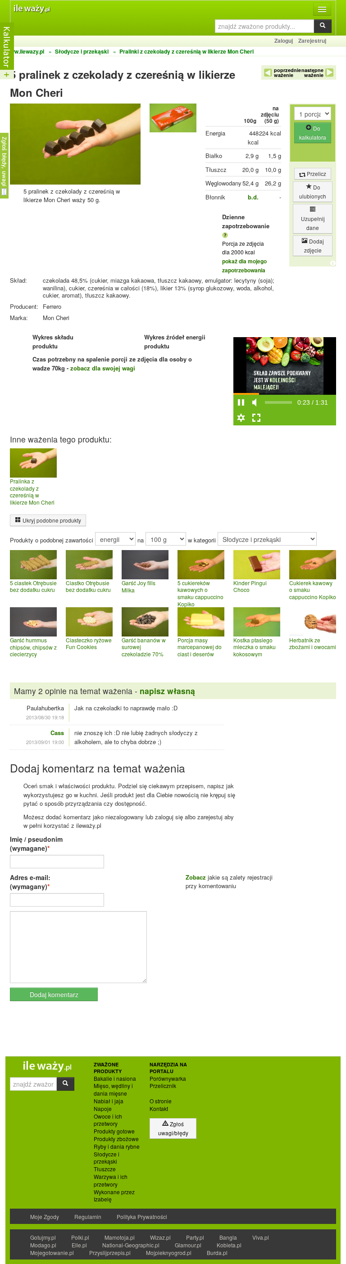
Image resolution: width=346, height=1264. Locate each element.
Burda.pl (217, 1252)
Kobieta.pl (229, 1245)
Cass (57, 732)
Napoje (103, 1108)
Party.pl (195, 1237)
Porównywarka (168, 1078)
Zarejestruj (312, 40)
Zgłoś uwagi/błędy (173, 1128)
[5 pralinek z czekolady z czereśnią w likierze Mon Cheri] (173, 120)
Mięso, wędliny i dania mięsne (113, 1089)
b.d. (253, 197)
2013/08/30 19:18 (45, 717)
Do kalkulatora (312, 132)
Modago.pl (43, 1245)
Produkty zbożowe (116, 1138)
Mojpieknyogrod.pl (168, 1252)
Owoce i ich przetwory (108, 1120)
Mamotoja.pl (120, 1237)
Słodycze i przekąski (106, 1158)
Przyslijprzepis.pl (110, 1252)
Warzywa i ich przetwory (110, 1180)
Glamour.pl (188, 1245)
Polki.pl (80, 1237)
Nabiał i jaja (108, 1101)
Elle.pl (79, 1245)
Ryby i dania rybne (117, 1146)
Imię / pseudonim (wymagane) (36, 844)
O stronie (161, 1101)
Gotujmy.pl (43, 1237)
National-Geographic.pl (130, 1245)
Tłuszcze (105, 1169)
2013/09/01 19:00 (45, 741)
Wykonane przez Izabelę (114, 1195)
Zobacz (196, 877)
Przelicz (315, 173)
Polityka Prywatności (142, 1216)
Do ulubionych (312, 191)
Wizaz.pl (160, 1237)
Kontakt (159, 1108)
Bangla (228, 1237)
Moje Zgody (44, 1216)
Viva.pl (260, 1237)
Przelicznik (163, 1085)
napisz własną (167, 690)
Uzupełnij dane (313, 223)
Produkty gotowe (114, 1131)
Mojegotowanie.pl (52, 1252)
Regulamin (87, 1216)
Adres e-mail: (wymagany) (30, 882)
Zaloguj (283, 40)
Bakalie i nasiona (115, 1078)
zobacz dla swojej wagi (102, 368)
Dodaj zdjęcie (314, 245)
